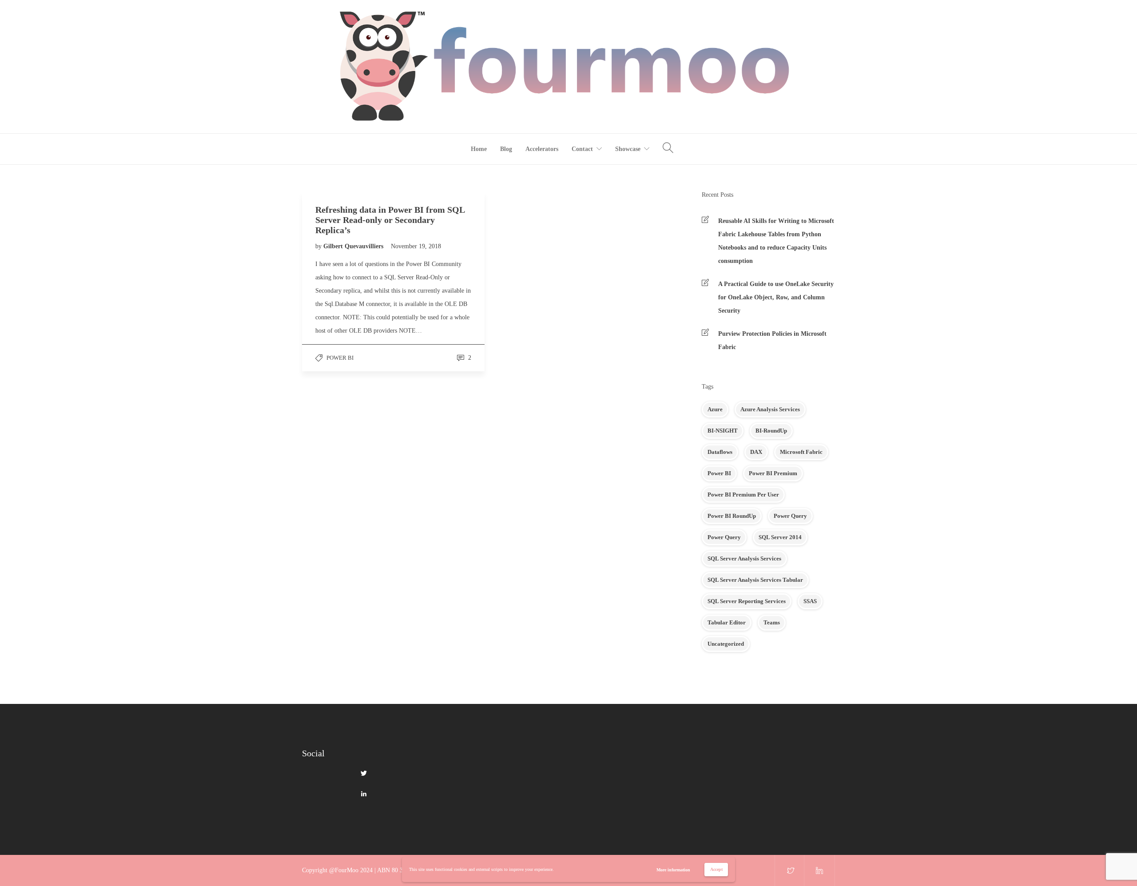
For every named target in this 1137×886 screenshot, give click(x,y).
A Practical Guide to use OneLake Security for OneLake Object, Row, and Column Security (776, 297)
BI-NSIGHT (723, 430)
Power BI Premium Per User (743, 494)
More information (673, 869)
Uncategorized (726, 643)
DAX (756, 452)
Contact (582, 149)
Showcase (627, 149)
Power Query (790, 516)
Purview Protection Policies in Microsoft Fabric (772, 340)
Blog (506, 149)
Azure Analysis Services (770, 409)
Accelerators (541, 149)
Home (479, 149)
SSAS (810, 601)
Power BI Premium (773, 473)
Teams (771, 622)
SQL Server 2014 (780, 537)
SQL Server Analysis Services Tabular (755, 579)
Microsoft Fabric (801, 452)
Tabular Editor (727, 622)
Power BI (340, 357)
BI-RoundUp (771, 430)
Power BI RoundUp (732, 516)
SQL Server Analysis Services (744, 558)
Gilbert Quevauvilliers (354, 246)
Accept (716, 869)
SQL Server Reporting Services (747, 601)
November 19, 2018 (416, 246)
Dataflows (720, 452)
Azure (715, 409)
